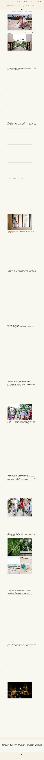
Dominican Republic (25, 11)
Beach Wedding (14, 11)
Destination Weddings (19, 11)
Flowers (30, 11)
